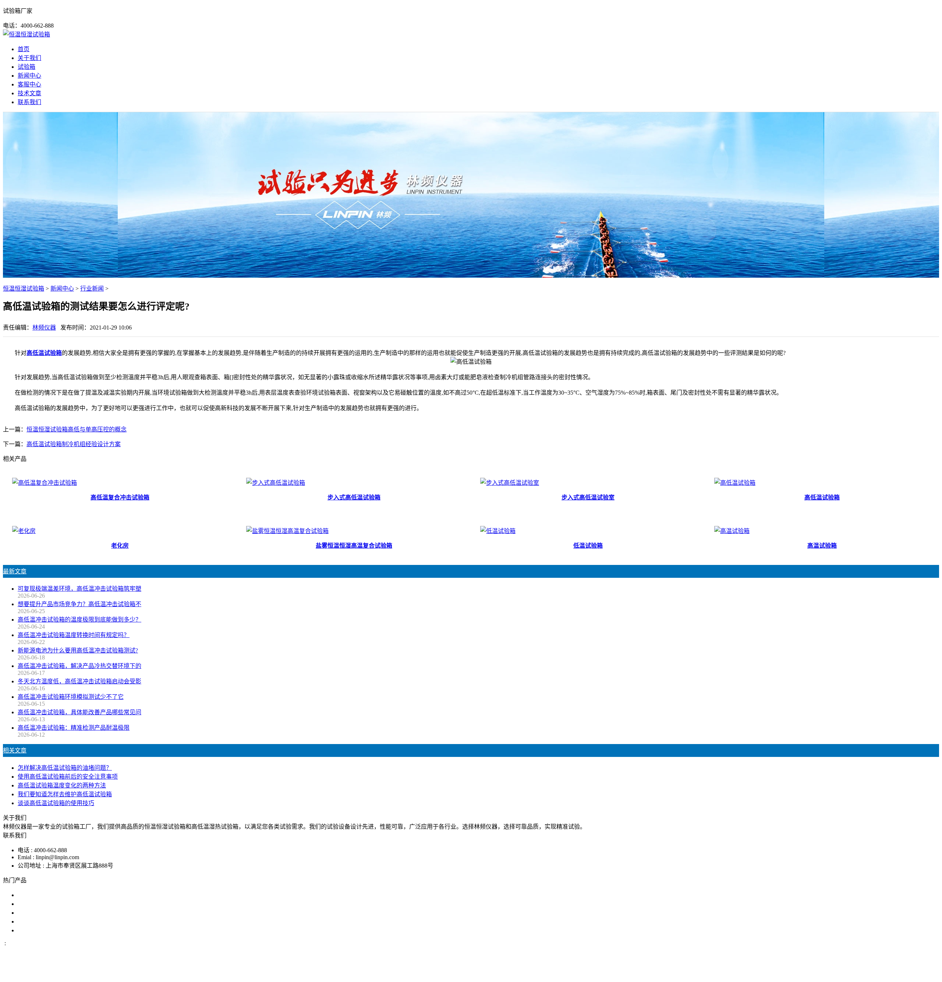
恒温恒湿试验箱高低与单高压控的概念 (76, 429)
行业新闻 (92, 288)
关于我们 (29, 58)
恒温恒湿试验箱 (23, 288)
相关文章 (14, 750)
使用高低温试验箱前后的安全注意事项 (68, 776)
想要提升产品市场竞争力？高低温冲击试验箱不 (79, 604)
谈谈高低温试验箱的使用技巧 (56, 803)
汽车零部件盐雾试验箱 (47, 921)
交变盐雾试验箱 (38, 904)
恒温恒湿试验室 (38, 930)
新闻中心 (29, 75)
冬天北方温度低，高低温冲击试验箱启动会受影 (79, 681)
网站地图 (506, 972)
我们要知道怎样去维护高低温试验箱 (65, 794)
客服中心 (29, 84)
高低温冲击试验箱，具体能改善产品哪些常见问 (79, 712)
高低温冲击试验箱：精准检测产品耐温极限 (74, 728)
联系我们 (29, 102)
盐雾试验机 (32, 895)
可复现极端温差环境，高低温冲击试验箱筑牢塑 (79, 589)
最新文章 (14, 571)
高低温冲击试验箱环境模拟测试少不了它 (71, 697)
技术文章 (29, 93)
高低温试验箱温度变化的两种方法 (62, 785)
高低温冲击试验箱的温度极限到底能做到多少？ (79, 619)
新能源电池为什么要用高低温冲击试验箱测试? (78, 650)
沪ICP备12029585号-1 (571, 972)
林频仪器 (44, 327)
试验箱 (26, 67)
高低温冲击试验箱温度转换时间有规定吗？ (74, 635)
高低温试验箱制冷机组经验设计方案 (73, 444)
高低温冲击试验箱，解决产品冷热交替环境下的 (79, 666)
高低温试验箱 (44, 353)
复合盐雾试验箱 (38, 913)
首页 (23, 49)
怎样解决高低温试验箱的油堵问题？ (65, 768)
